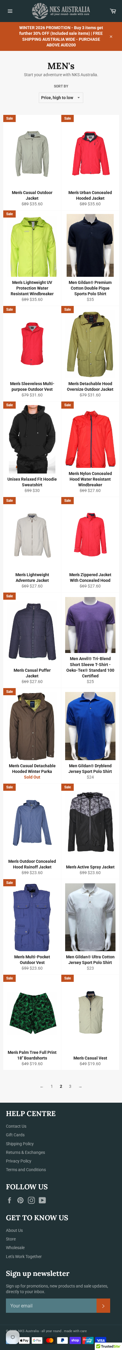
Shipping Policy (20, 1143)
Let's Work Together (24, 1256)
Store (11, 1239)
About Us (14, 1230)
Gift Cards (15, 1134)
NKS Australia (28, 1331)
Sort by (61, 86)
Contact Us (16, 1126)
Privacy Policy (18, 1161)
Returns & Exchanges (25, 1152)
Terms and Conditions (26, 1169)
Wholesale (15, 1247)
